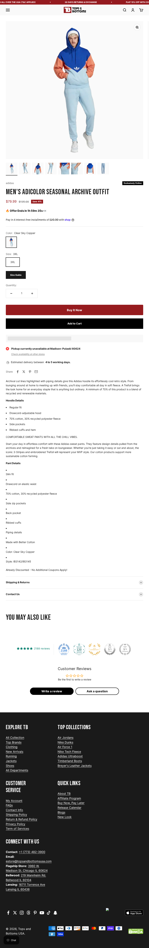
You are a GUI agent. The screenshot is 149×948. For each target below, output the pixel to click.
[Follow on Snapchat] (55, 912)
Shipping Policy (16, 814)
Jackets (11, 761)
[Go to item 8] (103, 169)
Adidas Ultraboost (70, 756)
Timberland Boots (70, 761)
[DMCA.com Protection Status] (135, 931)
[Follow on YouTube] (41, 912)
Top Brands (13, 742)
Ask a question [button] (97, 691)
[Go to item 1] (11, 169)
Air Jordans (65, 737)
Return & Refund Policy (21, 819)
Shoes (10, 765)
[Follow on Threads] (28, 912)
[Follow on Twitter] (15, 912)
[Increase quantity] (32, 293)
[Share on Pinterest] (30, 372)
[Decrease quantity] (11, 293)
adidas (10, 183)
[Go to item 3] (38, 169)
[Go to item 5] (64, 169)
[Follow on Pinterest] (35, 912)
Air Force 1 (65, 747)
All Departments (17, 770)
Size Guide (15, 275)
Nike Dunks (65, 742)
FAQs (9, 805)
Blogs (61, 812)
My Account (14, 800)
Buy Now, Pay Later (71, 803)
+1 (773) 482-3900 (32, 852)
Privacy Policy (15, 824)
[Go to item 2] (25, 169)
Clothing (11, 747)
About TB (64, 793)
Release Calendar (69, 807)
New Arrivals (14, 751)
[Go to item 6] (77, 169)
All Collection (15, 737)
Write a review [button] (51, 691)
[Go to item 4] (51, 169)
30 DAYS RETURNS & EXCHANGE (77, 2)
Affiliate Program (69, 798)
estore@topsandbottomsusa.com (29, 861)
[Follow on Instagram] (21, 912)
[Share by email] (36, 372)
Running (11, 756)
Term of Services (17, 828)
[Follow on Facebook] (8, 912)
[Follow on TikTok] (48, 912)
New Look (65, 817)
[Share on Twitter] (24, 372)
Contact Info (14, 810)
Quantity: (11, 285)
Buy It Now (74, 310)
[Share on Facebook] (18, 372)
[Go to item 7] (90, 169)
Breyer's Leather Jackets (75, 765)
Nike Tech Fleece (69, 751)
